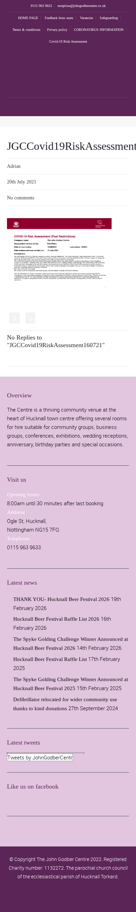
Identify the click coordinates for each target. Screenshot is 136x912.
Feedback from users (59, 18)
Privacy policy (57, 30)
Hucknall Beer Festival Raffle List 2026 (56, 619)
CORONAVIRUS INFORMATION (98, 30)
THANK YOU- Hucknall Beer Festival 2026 (61, 599)
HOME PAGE (28, 18)
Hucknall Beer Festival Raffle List (50, 659)
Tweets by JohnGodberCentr (40, 757)
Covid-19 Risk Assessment (68, 41)
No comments (20, 197)
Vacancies (86, 18)
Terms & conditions (26, 30)
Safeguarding (109, 18)
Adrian (14, 166)
